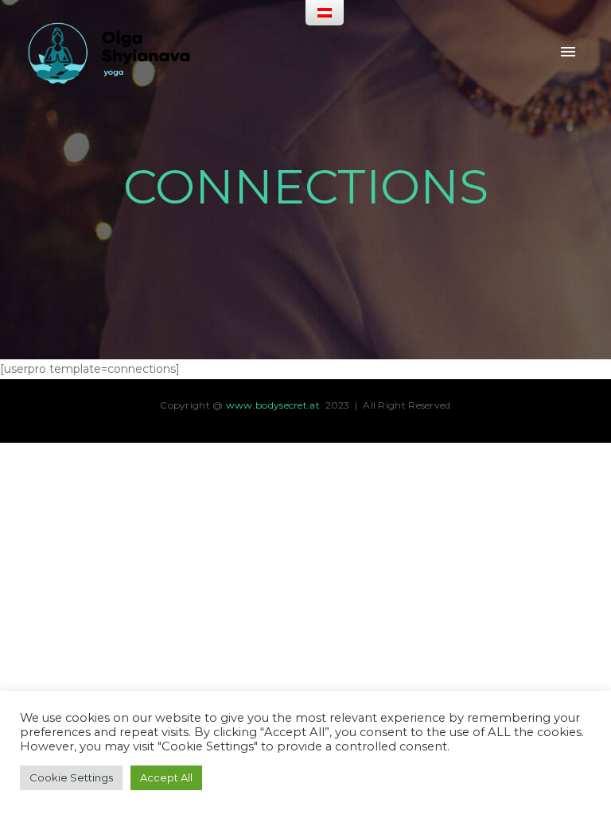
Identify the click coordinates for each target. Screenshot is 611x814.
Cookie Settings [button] (71, 777)
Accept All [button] (166, 777)
